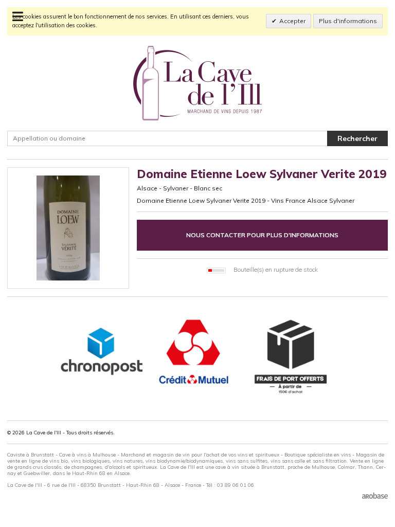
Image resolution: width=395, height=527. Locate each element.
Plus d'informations (348, 21)
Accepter (292, 21)
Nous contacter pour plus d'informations (262, 235)
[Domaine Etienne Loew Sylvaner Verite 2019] (68, 228)
